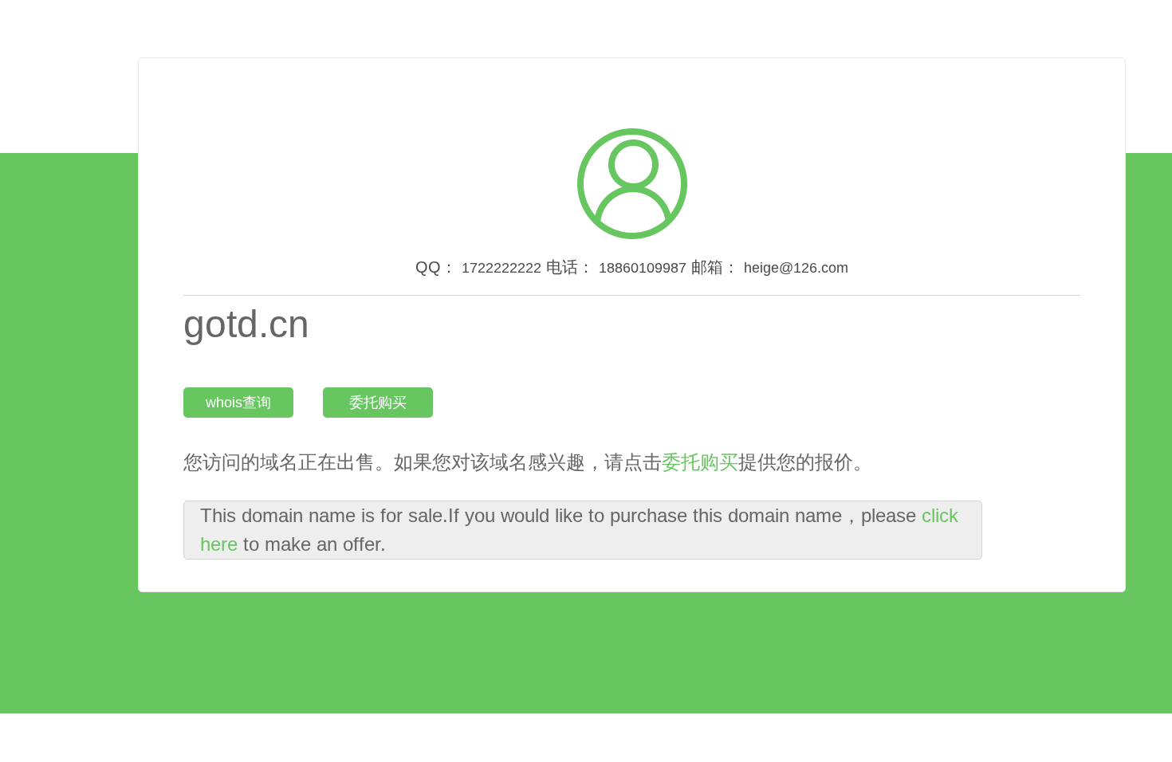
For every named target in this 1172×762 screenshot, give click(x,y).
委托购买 (378, 402)
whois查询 (238, 402)
